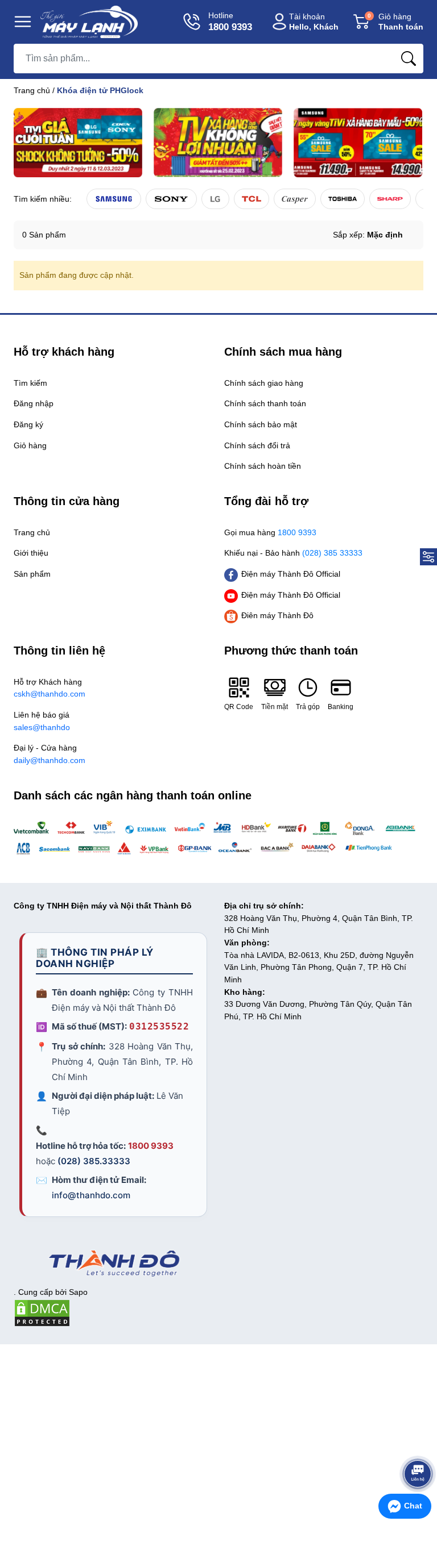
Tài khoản (314, 22)
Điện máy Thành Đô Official (290, 573)
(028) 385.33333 (93, 1161)
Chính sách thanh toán (265, 403)
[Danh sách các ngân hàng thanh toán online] (218, 838)
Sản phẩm (32, 573)
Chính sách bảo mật (260, 424)
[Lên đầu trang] (417, 1444)
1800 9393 (151, 1145)
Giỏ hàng (395, 22)
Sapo (78, 1292)
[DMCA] (42, 1312)
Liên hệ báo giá (42, 721)
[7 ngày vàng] (358, 142)
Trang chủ (32, 90)
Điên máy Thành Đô (277, 615)
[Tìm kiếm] (408, 58)
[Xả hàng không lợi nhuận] (218, 142)
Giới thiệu (31, 552)
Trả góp (308, 707)
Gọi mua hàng (270, 532)
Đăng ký (28, 424)
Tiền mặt (274, 707)
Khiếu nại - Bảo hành (293, 552)
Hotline (230, 21)
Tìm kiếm (30, 382)
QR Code (238, 707)
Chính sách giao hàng (263, 382)
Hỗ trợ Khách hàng (49, 688)
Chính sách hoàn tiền (262, 465)
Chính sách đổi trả (257, 445)
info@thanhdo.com (91, 1195)
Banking (340, 707)
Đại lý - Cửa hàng (49, 754)
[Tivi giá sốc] (78, 142)
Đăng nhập (33, 403)
